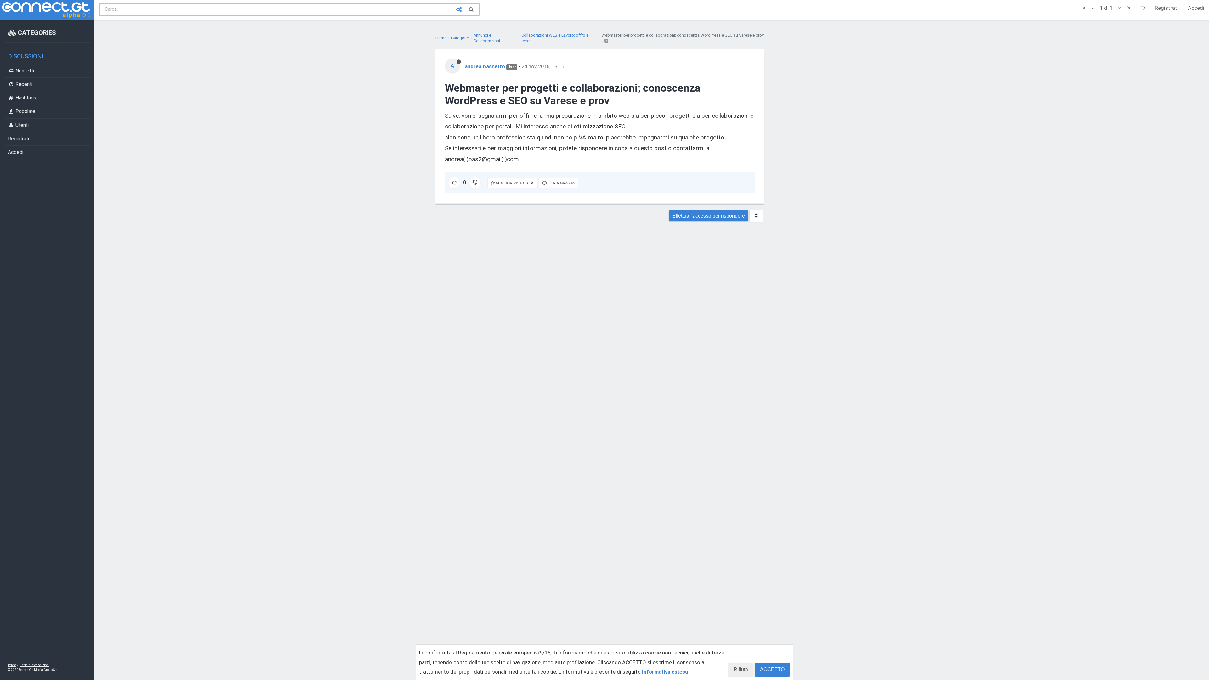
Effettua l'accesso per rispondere (708, 215)
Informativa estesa (665, 672)
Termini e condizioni (34, 665)
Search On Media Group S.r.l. (39, 670)
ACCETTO (772, 669)
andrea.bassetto (485, 66)
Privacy (13, 665)
